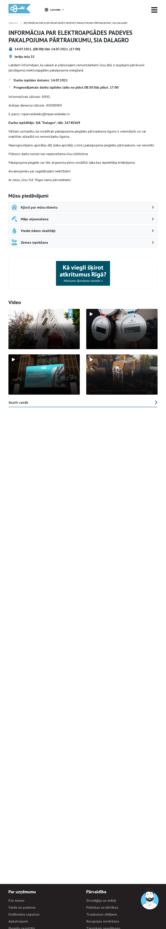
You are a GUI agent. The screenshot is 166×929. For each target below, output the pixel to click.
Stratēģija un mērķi (101, 900)
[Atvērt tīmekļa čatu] (150, 899)
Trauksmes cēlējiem (101, 914)
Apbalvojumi (18, 921)
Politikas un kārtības (102, 907)
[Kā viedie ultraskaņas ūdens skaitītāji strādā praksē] (122, 329)
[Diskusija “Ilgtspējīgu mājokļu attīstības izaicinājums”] (44, 374)
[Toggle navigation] (154, 9)
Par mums (16, 900)
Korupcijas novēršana (102, 921)
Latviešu (55, 9)
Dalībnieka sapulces (24, 914)
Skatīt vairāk (18, 402)
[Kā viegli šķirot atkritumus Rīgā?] (83, 273)
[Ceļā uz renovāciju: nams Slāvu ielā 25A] (44, 329)
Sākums (13, 22)
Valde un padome (22, 907)
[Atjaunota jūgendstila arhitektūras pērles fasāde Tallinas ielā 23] (122, 374)
